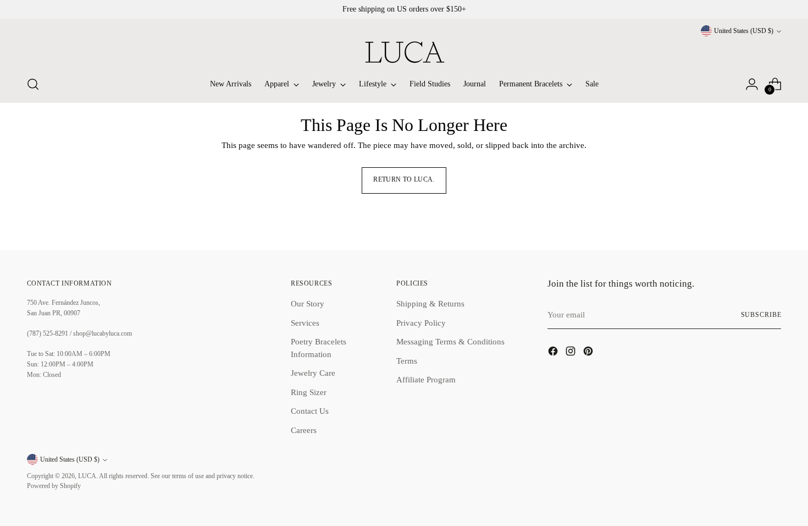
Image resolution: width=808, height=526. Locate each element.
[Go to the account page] (752, 84)
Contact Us (310, 411)
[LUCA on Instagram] (571, 353)
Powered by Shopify (54, 486)
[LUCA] (404, 52)
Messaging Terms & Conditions (450, 341)
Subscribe (761, 315)
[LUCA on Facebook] (554, 353)
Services (305, 323)
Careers (304, 430)
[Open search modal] (33, 84)
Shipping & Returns (430, 303)
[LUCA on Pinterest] (589, 353)
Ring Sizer (308, 392)
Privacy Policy (421, 323)
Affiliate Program (426, 379)
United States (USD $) (743, 31)
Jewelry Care (313, 373)
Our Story (307, 303)
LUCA (87, 476)
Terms (406, 361)
